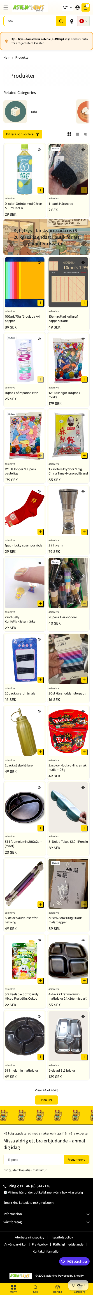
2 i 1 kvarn (56, 545)
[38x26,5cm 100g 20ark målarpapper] (68, 884)
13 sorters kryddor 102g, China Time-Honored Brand (68, 471)
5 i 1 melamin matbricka (21, 1071)
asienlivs (51, 1275)
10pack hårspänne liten (21, 393)
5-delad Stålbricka (62, 1071)
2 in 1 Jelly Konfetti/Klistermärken (21, 619)
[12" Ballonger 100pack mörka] (68, 359)
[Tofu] (15, 111)
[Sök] (61, 21)
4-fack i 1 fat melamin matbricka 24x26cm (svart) (68, 996)
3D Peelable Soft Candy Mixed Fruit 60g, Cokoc (22, 996)
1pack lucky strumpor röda (23, 545)
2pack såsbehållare (19, 765)
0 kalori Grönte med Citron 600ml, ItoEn (23, 206)
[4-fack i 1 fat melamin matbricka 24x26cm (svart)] (68, 960)
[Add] (40, 190)
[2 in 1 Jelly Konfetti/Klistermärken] (24, 583)
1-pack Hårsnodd (61, 204)
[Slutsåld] (84, 190)
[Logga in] (77, 7)
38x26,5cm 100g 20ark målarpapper (65, 920)
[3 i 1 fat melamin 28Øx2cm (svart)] (24, 807)
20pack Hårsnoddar (63, 617)
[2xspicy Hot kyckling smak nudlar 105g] (68, 731)
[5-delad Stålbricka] (68, 1036)
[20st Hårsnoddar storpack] (68, 659)
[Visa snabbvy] (39, 149)
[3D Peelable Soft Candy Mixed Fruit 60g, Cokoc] (24, 960)
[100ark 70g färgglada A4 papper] (24, 282)
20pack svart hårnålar (21, 693)
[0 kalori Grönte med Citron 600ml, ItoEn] (24, 169)
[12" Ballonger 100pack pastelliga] (24, 435)
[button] (6, 7)
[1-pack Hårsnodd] (68, 169)
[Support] (67, 7)
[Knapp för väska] (72, 21)
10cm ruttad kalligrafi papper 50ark (64, 318)
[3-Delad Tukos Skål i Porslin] (68, 807)
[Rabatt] (83, 21)
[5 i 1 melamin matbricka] (24, 1036)
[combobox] (34, 21)
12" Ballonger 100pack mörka (64, 395)
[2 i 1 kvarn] (68, 511)
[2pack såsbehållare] (24, 731)
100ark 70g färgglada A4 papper (22, 318)
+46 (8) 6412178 (37, 1186)
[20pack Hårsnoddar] (68, 583)
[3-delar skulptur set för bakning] (24, 884)
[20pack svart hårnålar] (24, 659)
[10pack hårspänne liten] (24, 359)
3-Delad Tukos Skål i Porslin (68, 842)
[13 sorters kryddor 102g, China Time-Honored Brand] (68, 435)
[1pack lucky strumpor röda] (24, 511)
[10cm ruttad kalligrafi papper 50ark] (68, 282)
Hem (6, 57)
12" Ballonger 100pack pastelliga (20, 471)
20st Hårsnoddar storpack (67, 693)
